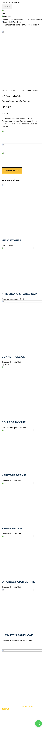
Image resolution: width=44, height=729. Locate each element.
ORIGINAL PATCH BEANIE (18, 581)
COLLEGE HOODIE (14, 422)
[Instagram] (10, 715)
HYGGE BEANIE (12, 528)
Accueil (4, 91)
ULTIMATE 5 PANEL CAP (17, 635)
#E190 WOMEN (11, 240)
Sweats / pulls (12, 428)
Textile (12, 91)
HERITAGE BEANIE (14, 475)
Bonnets (13, 362)
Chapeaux (6, 299)
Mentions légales (24, 725)
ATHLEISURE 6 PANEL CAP (19, 293)
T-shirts (21, 91)
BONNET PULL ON (13, 356)
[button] (12, 170)
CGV (10, 728)
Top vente (22, 428)
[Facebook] (4, 715)
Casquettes (14, 299)
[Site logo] (6, 16)
